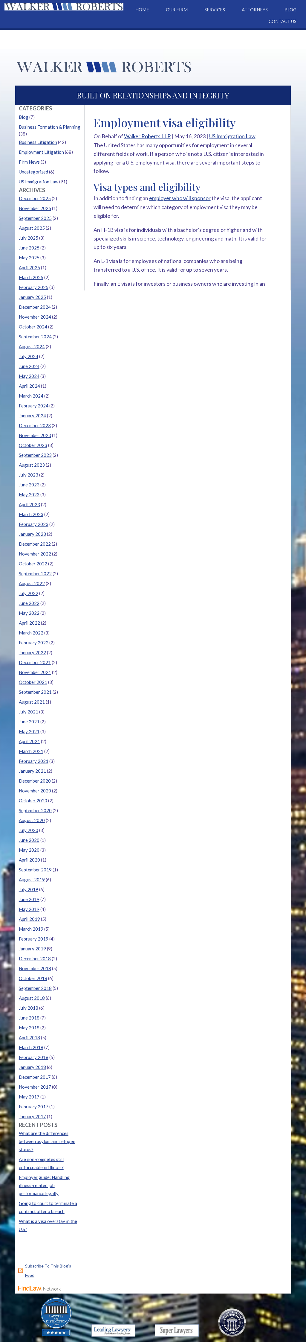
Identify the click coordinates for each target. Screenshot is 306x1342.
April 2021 (29, 741)
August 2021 (32, 702)
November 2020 (35, 790)
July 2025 (28, 238)
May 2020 (29, 850)
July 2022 (28, 593)
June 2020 (29, 840)
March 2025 (31, 277)
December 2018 (35, 958)
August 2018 (32, 998)
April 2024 (29, 386)
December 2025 (35, 198)
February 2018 (33, 1057)
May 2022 (29, 613)
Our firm (177, 9)
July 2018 (28, 1008)
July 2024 (28, 356)
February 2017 (33, 1106)
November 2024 (35, 316)
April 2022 (29, 623)
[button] (300, 1299)
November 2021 (35, 672)
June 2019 (29, 899)
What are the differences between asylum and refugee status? (47, 1141)
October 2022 (33, 563)
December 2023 (35, 425)
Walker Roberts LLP (147, 136)
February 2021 (33, 761)
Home (142, 9)
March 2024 (31, 395)
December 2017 (35, 1077)
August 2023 (32, 465)
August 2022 (32, 583)
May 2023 (29, 494)
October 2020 (33, 800)
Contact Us (282, 21)
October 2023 (33, 445)
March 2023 (31, 514)
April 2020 (29, 859)
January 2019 (32, 948)
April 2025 (29, 267)
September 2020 (35, 810)
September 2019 (35, 869)
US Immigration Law (232, 136)
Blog (290, 9)
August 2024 (32, 346)
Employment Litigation (41, 152)
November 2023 (35, 435)
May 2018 (29, 1027)
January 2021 (32, 771)
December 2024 (35, 307)
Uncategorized (33, 171)
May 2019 (29, 909)
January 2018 (32, 1067)
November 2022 (35, 553)
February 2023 (33, 524)
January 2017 (32, 1116)
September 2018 (35, 988)
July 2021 (28, 711)
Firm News (29, 162)
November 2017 (35, 1087)
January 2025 (32, 297)
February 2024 (33, 405)
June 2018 (29, 1017)
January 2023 (32, 534)
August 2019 (32, 879)
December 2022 (35, 544)
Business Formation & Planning (49, 127)
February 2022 (33, 642)
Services (214, 9)
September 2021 (35, 692)
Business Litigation (38, 142)
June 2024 (29, 366)
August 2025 (32, 228)
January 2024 (32, 415)
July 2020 (28, 830)
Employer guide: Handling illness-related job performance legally (44, 1185)
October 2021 (33, 682)
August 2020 (32, 820)
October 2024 (33, 326)
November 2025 (35, 208)
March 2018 (31, 1047)
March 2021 (31, 751)
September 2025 (35, 218)
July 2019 (28, 889)
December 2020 (35, 780)
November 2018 (35, 968)
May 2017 (29, 1096)
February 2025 (33, 287)
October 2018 (33, 978)
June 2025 (29, 247)
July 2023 (28, 474)
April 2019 (29, 919)
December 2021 (35, 662)
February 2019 (33, 938)
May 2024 (29, 376)
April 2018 (29, 1037)
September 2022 (35, 573)
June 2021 (29, 721)
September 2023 (35, 455)
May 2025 (29, 257)
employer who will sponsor (180, 198)
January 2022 (32, 652)
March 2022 (31, 632)
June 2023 (29, 484)
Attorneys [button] (255, 9)
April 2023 (29, 504)
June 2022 (29, 603)
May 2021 (29, 731)
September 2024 (35, 336)
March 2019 (31, 929)
